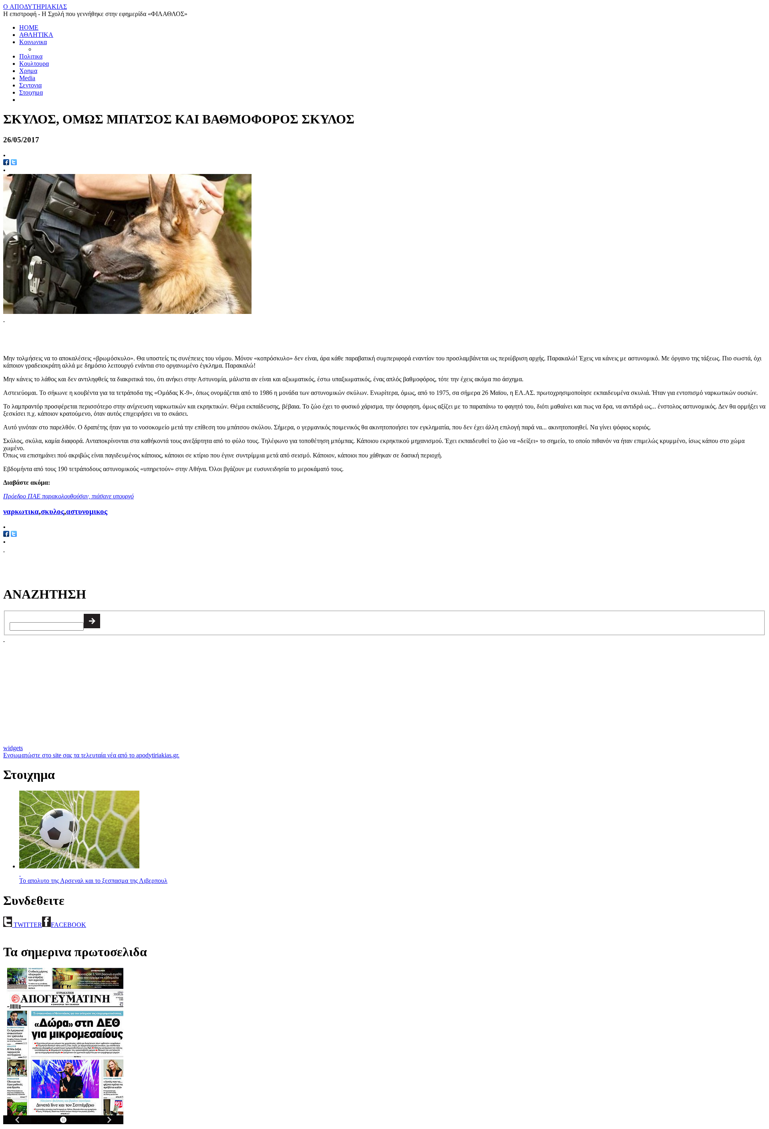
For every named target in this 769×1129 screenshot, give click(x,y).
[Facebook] (6, 163)
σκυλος (52, 511)
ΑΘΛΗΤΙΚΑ (36, 34)
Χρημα (28, 70)
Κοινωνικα (33, 41)
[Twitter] (14, 163)
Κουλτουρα (34, 63)
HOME (28, 27)
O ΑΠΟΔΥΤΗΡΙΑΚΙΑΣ (35, 6)
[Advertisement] (97, 335)
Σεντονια (30, 85)
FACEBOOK (68, 924)
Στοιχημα (31, 92)
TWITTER (27, 924)
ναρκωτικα (21, 511)
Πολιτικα (30, 56)
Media (27, 78)
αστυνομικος (86, 511)
